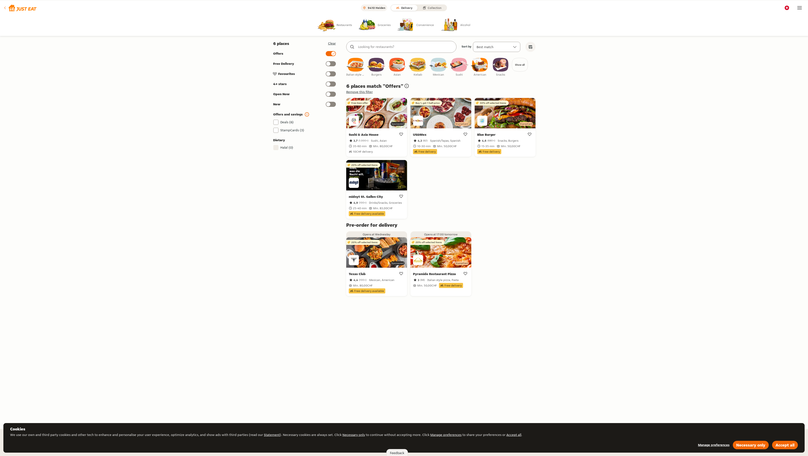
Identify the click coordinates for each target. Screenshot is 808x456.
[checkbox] (355, 67)
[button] (20, 7)
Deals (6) (287, 122)
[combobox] (405, 46)
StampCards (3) (292, 130)
